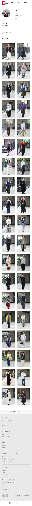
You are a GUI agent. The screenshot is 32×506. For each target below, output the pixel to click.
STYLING (13, 412)
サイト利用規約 (6, 456)
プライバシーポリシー (7, 461)
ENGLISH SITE (18, 495)
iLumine (4, 472)
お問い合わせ (5, 425)
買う (8, 412)
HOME (4, 412)
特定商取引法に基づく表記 (8, 459)
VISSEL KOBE (5, 489)
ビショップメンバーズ (7, 434)
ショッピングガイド (7, 420)
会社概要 (4, 445)
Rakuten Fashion (6, 475)
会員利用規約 (5, 436)
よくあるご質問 (6, 423)
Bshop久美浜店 (19, 15)
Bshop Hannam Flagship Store (9, 480)
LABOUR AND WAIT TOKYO (9, 482)
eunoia (4, 484)
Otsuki (19, 412)
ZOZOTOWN (5, 470)
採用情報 (4, 447)
